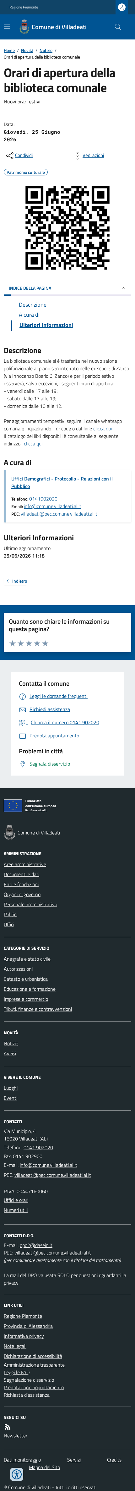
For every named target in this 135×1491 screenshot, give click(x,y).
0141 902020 (38, 1147)
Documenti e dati (21, 874)
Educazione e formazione (30, 989)
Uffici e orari (16, 1200)
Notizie (46, 50)
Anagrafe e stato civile (27, 959)
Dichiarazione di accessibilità (33, 1356)
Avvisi (10, 1053)
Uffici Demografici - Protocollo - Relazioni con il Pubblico (62, 482)
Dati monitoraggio (22, 1459)
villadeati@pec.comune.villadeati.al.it (59, 513)
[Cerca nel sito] (115, 26)
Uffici (9, 924)
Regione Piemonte (23, 7)
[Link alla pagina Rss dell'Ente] (7, 1427)
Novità (27, 50)
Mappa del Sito (44, 1467)
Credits (114, 1459)
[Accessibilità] (17, 1474)
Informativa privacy (24, 1336)
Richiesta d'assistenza (27, 1395)
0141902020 (43, 498)
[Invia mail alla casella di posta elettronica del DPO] (36, 1245)
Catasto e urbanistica (26, 979)
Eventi (10, 1098)
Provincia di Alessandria (28, 1326)
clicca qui (102, 428)
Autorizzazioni (18, 969)
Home (9, 50)
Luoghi (11, 1088)
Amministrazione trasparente (34, 1365)
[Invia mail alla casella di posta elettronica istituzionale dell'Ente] (48, 1165)
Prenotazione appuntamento (34, 1387)
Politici (10, 914)
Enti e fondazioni (21, 884)
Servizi (74, 1459)
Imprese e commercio (26, 999)
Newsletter (15, 1435)
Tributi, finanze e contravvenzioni (38, 1009)
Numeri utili (16, 1210)
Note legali (15, 1346)
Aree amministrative (25, 864)
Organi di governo (22, 894)
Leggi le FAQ (17, 1372)
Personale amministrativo (30, 904)
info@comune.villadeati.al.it (52, 506)
